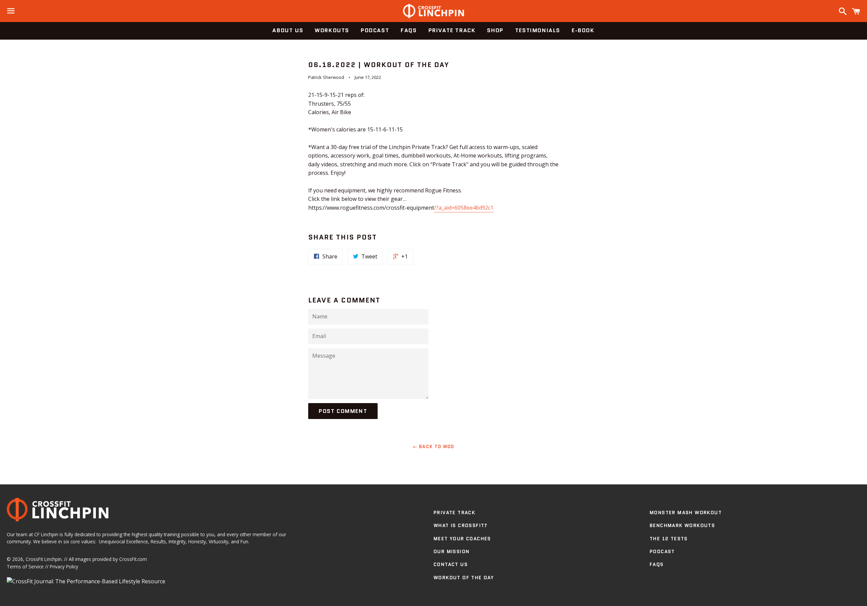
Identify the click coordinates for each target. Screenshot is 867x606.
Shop (495, 30)
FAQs (409, 30)
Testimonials (537, 30)
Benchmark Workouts (682, 525)
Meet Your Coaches (462, 538)
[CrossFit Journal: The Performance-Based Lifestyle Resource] (86, 581)
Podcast (375, 30)
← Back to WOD (433, 446)
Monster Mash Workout (686, 512)
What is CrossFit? (461, 525)
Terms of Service (25, 566)
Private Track (452, 30)
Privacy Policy (64, 566)
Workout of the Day (464, 577)
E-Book (583, 30)
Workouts (332, 30)
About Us (287, 30)
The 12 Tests (669, 538)
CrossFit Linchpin (44, 559)
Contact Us (451, 564)
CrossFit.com (133, 559)
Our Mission (451, 551)
